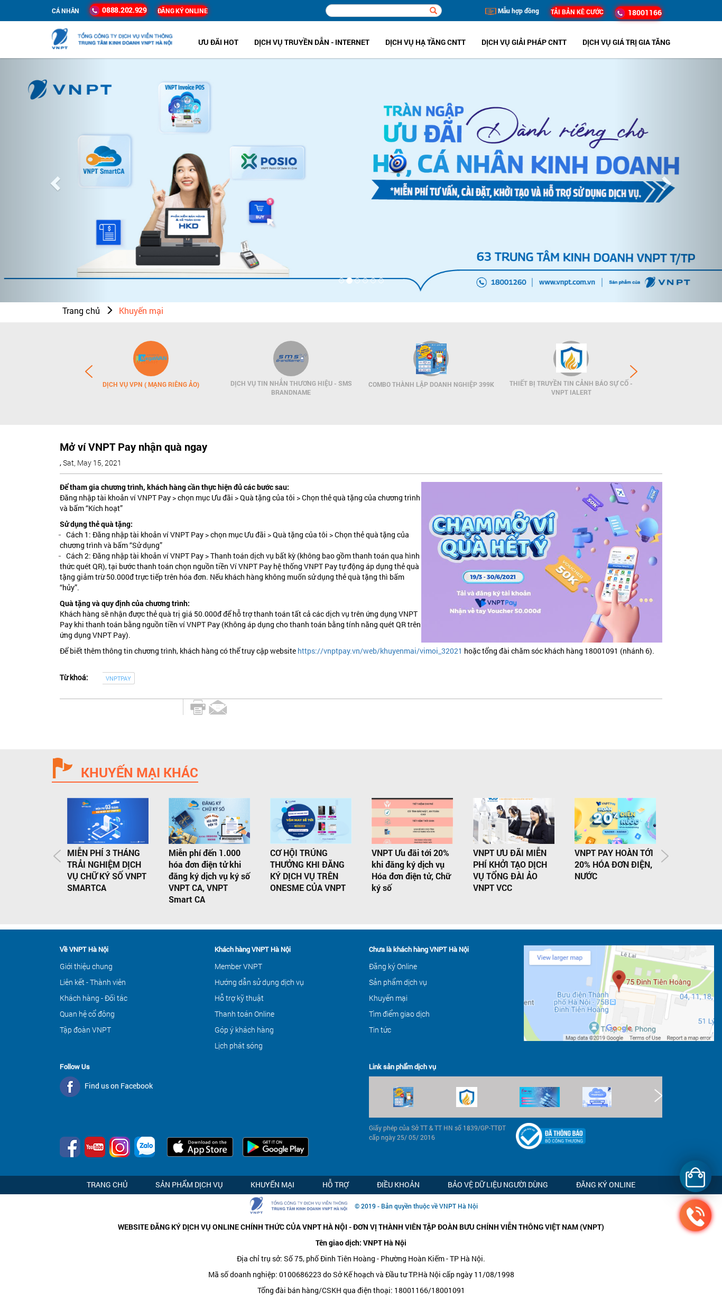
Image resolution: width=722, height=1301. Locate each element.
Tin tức (380, 1030)
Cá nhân (65, 10)
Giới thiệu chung (86, 966)
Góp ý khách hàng (244, 1030)
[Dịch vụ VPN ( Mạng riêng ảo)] (151, 358)
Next (633, 371)
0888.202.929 (123, 10)
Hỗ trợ (335, 1184)
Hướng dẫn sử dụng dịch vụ (259, 982)
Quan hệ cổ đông (87, 1014)
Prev (88, 371)
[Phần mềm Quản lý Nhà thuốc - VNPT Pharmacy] (613, 1097)
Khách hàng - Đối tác (93, 998)
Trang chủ (81, 310)
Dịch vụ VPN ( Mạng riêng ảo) (151, 384)
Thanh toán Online (244, 1014)
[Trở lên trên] (26, 1261)
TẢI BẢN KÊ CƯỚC (577, 11)
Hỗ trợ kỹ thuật (239, 998)
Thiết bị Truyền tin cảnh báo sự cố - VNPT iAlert (571, 387)
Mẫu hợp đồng (517, 10)
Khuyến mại (141, 310)
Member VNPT (238, 966)
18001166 (643, 12)
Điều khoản (398, 1184)
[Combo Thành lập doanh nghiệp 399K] (431, 358)
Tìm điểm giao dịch (399, 1014)
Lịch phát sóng (239, 1045)
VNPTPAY (118, 678)
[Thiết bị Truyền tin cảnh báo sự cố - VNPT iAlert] (571, 358)
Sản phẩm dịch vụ (398, 982)
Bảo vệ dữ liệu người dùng (498, 1184)
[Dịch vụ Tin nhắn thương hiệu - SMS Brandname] (291, 358)
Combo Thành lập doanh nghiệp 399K (431, 384)
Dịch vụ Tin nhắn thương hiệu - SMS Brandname (291, 387)
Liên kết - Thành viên (93, 982)
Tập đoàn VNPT (85, 1030)
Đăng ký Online (393, 966)
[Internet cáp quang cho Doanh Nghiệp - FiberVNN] (551, 1097)
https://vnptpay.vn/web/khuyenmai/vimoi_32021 (380, 651)
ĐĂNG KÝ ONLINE (183, 10)
